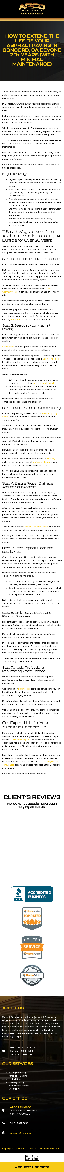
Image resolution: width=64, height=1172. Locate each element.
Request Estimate (32, 1167)
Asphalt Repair (16, 1079)
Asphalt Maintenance (19, 1086)
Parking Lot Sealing (18, 1076)
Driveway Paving (17, 1082)
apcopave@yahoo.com (21, 1133)
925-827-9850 (21, 1123)
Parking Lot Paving (18, 1073)
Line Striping (15, 1089)
